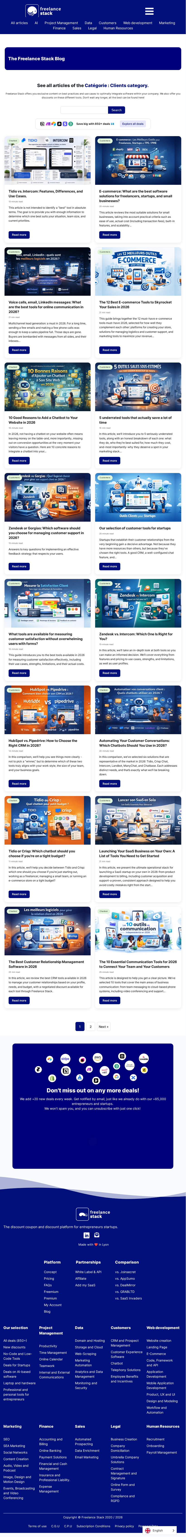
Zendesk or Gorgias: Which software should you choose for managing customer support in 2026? (46, 533)
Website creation (159, 1340)
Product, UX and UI (161, 1394)
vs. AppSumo (125, 1278)
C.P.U (68, 1526)
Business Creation (124, 1439)
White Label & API (88, 1272)
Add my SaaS (85, 1285)
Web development (137, 23)
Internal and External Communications (54, 1374)
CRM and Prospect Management (125, 1343)
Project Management (61, 23)
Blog (47, 1311)
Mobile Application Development (160, 1385)
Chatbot (117, 1363)
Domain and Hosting (90, 1340)
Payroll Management (162, 1452)
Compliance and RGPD (123, 1498)
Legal (92, 28)
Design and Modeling (162, 1401)
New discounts (14, 1347)
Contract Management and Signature (124, 1473)
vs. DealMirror (125, 1285)
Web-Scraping (85, 1354)
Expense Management (49, 1488)
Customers (107, 23)
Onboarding (155, 1446)
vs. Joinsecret (125, 1272)
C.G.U (55, 1526)
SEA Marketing (14, 1446)
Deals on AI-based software (17, 1374)
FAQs (48, 1285)
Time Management (53, 1352)
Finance (59, 28)
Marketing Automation (83, 1362)
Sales (76, 28)
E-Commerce (156, 1354)
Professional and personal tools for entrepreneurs (16, 1394)
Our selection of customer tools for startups (135, 528)
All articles (19, 23)
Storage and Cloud (89, 1347)
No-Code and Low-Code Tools (17, 1356)
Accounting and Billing (51, 1441)
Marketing (167, 23)
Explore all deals (132, 123)
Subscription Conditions (93, 1526)
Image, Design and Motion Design (17, 1479)
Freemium (51, 1292)
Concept (50, 1272)
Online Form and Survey (123, 1487)
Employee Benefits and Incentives (124, 1378)
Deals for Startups (16, 1365)
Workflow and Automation (157, 1410)
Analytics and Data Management (89, 1374)
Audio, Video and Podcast (16, 1468)
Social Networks (15, 1452)
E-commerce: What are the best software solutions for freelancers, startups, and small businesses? (135, 196)
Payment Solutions (53, 1457)
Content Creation (16, 1459)
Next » (104, 1027)
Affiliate (80, 1278)
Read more (19, 234)
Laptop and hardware (19, 1383)
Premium (50, 1298)
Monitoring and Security (86, 1385)
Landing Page (157, 1347)
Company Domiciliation (120, 1448)
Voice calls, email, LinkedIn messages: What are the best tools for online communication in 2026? (46, 307)
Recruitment (155, 1439)
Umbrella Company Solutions (125, 1459)
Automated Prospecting (84, 1441)
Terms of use (37, 1526)
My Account (53, 1305)
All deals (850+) (15, 1340)
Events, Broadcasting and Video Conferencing (19, 1493)
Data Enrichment (87, 1450)
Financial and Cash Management (53, 1466)
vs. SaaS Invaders (128, 1298)
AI (36, 23)
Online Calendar (51, 1359)
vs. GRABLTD (125, 1292)
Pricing (49, 1278)
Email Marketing (87, 1457)
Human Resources (118, 28)
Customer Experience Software (127, 1354)
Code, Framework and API (160, 1362)
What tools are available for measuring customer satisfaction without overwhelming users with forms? (46, 639)
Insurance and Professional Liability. (54, 1477)
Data (88, 23)
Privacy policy (124, 1526)
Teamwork (47, 1366)
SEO (6, 1439)
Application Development (156, 1374)
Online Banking (50, 1450)
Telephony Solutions (125, 1370)
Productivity (48, 1346)
